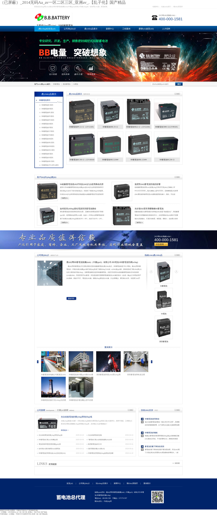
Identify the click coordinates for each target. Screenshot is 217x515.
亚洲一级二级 (36, 514)
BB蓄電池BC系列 (47, 105)
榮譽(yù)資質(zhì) (146, 29)
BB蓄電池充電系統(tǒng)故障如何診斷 (100, 453)
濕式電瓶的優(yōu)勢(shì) (96, 449)
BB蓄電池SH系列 (47, 157)
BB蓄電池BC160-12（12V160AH (82, 160)
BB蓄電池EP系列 (47, 127)
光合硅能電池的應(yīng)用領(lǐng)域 (76, 417)
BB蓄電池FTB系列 (48, 135)
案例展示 (108, 347)
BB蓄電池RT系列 (47, 154)
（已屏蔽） (11, 514)
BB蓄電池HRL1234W (139, 160)
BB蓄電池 (56, 84)
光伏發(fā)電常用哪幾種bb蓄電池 (149, 209)
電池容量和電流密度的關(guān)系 (50, 444)
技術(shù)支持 (147, 410)
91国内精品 (4, 514)
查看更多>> (65, 430)
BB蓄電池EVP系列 (48, 131)
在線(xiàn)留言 (166, 7)
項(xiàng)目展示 (102, 483)
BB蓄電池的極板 (151, 433)
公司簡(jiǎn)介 (70, 29)
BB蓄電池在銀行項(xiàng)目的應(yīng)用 (53, 400)
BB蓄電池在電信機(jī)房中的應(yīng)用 (81, 400)
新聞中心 (110, 29)
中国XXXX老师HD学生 (24, 514)
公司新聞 (41, 410)
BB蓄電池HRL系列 (48, 142)
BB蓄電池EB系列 (47, 124)
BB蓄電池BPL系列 (48, 112)
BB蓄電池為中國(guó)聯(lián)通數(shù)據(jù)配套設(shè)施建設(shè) (81, 375)
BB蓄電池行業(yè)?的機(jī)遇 (48, 440)
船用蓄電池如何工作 (95, 444)
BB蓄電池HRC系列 (48, 161)
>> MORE (176, 463)
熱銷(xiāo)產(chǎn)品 (153, 255)
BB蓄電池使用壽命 (152, 419)
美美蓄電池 (66, 84)
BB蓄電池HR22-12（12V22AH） (138, 127)
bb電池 (75, 84)
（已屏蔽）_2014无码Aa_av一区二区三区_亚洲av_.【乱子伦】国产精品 (63, 2)
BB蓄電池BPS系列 (48, 116)
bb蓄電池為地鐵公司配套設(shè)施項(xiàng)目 (53, 375)
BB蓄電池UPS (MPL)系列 (50, 165)
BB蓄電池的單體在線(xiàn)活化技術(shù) (52, 453)
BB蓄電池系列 (44, 100)
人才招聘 (166, 29)
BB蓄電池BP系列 (47, 109)
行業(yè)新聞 (62, 410)
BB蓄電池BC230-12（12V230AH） (167, 160)
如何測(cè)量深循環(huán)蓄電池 (49, 449)
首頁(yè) (70, 483)
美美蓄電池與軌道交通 (136, 375)
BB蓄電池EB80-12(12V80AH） (167, 127)
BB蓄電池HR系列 (47, 139)
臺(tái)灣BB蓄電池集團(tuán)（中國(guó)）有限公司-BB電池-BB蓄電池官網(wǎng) (102, 262)
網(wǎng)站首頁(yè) (47, 29)
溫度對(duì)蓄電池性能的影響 (147, 184)
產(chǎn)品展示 (90, 29)
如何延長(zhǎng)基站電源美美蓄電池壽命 (78, 209)
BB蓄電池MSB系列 (48, 146)
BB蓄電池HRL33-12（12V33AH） (110, 127)
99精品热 (44, 514)
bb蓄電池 (163, 286)
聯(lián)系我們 (178, 7)
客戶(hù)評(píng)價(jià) (46, 177)
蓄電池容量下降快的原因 (154, 446)
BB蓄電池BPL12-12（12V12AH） (82, 127)
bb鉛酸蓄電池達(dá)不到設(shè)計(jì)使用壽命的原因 (81, 184)
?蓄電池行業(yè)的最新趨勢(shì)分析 (100, 440)
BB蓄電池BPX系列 (48, 120)
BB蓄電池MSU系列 (48, 150)
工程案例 (126, 29)
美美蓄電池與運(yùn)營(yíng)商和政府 (108, 375)
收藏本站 (156, 7)
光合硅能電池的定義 (95, 435)
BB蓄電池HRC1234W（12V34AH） (110, 160)
